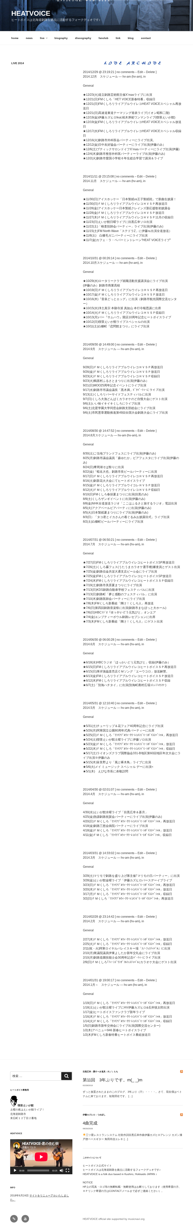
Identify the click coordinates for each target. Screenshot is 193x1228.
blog (131, 38)
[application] (41, 1156)
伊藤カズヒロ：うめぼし (94, 1115)
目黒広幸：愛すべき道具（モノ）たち (100, 1071)
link (118, 38)
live (42, 38)
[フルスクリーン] (67, 1170)
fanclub (103, 38)
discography (83, 38)
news (29, 38)
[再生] (15, 1170)
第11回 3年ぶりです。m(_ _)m (112, 1080)
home (14, 38)
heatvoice (30, 13)
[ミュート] (61, 1170)
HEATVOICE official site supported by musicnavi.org (114, 1218)
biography (61, 38)
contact (146, 38)
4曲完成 (90, 1123)
